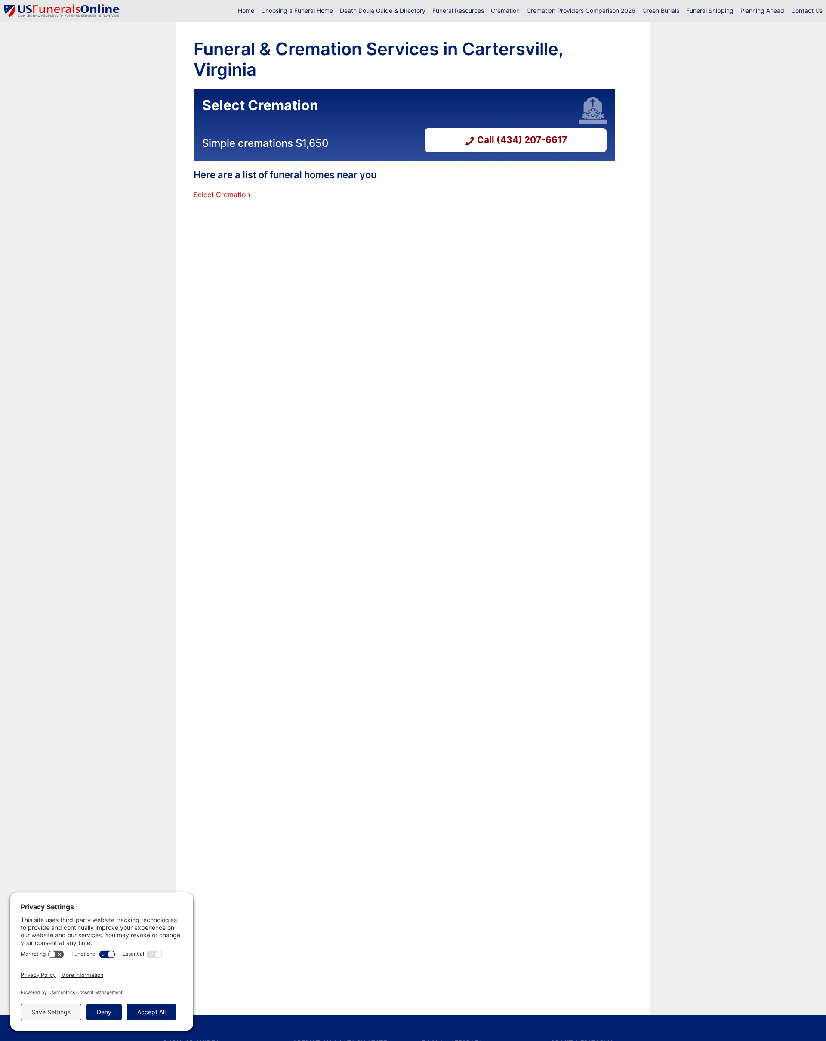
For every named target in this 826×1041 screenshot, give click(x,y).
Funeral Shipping (710, 10)
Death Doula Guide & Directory (382, 10)
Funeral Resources (458, 10)
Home (246, 10)
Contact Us (807, 10)
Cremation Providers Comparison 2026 (581, 10)
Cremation (505, 10)
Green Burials (660, 10)
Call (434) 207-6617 (522, 139)
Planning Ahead (762, 10)
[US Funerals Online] (62, 11)
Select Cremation (222, 194)
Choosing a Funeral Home (297, 10)
